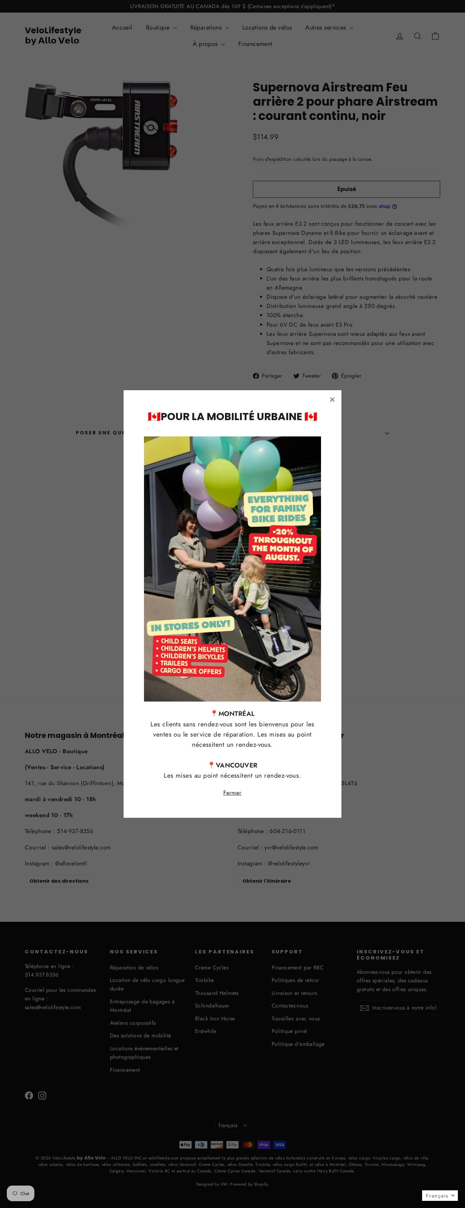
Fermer (232, 792)
